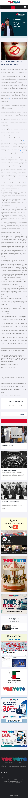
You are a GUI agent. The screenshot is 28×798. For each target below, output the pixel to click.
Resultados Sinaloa (7, 445)
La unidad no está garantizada (10, 502)
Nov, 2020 (16, 64)
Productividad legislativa (9, 470)
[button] (25, 7)
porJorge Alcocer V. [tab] (14, 620)
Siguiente (22, 414)
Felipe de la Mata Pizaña (6, 64)
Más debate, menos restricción (12, 62)
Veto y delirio (14, 628)
